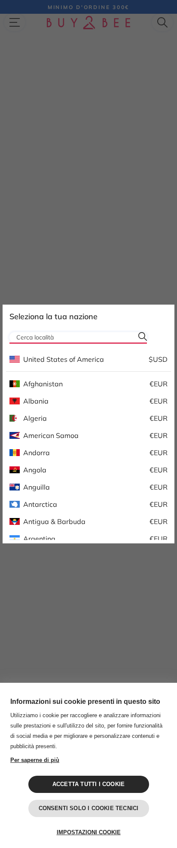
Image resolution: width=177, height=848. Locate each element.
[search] (142, 336)
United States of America (63, 359)
